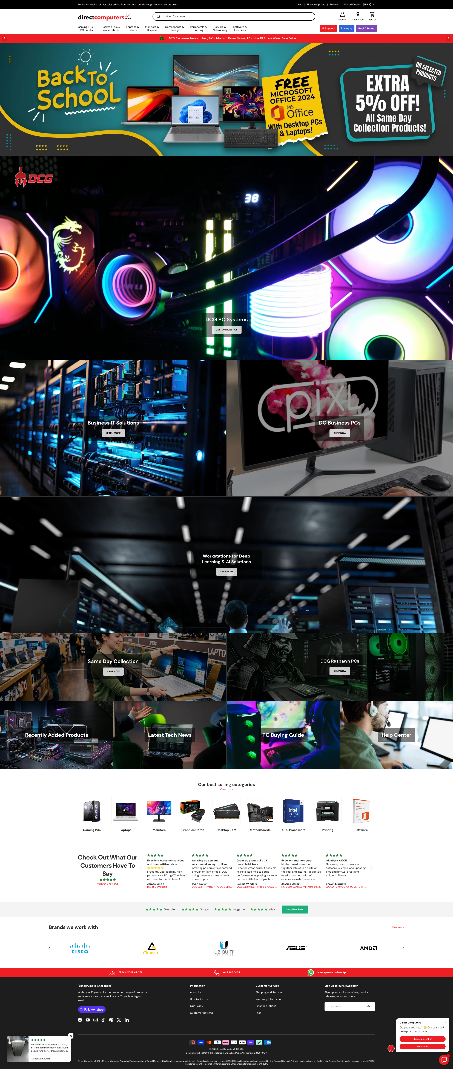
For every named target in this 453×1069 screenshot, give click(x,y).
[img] (107, 880)
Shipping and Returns (269, 992)
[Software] (361, 811)
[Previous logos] (49, 948)
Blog (299, 4)
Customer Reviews (202, 1013)
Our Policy (196, 1006)
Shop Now (340, 433)
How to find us (199, 999)
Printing (327, 830)
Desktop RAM (226, 830)
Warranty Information (269, 999)
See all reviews (294, 909)
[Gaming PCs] (92, 811)
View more (226, 789)
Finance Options (316, 4)
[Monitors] (159, 811)
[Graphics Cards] (193, 811)
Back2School (366, 28)
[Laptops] (125, 811)
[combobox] (234, 16)
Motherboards (260, 830)
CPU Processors (293, 830)
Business (346, 28)
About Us (196, 992)
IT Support (328, 28)
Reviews (335, 4)
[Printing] (327, 811)
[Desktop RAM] (226, 811)
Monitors (159, 830)
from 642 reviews (108, 884)
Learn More (113, 433)
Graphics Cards (192, 830)
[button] (372, 16)
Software (361, 830)
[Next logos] (404, 948)
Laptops (125, 830)
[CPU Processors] (294, 811)
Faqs (258, 1013)
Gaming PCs (92, 830)
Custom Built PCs (226, 329)
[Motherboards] (260, 811)
